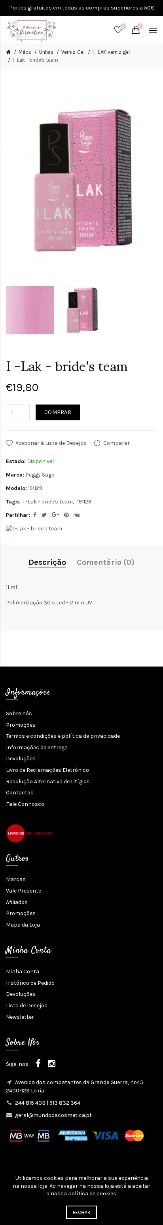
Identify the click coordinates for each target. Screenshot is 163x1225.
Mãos (25, 52)
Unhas (46, 52)
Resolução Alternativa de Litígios (48, 781)
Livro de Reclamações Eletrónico (47, 770)
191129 (84, 501)
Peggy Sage (39, 474)
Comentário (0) (106, 562)
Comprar (57, 412)
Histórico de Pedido (30, 983)
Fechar (82, 1212)
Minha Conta (22, 971)
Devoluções (21, 758)
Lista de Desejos (26, 1005)
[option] (30, 310)
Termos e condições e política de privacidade (63, 736)
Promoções (21, 725)
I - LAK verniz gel (111, 52)
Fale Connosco (25, 804)
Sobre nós (19, 713)
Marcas (16, 879)
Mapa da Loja (23, 924)
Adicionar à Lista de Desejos (51, 443)
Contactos (20, 792)
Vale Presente (23, 890)
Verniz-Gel (73, 52)
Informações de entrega (37, 747)
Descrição (47, 562)
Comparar (116, 443)
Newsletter (20, 1017)
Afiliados (17, 902)
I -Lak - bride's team (35, 60)
